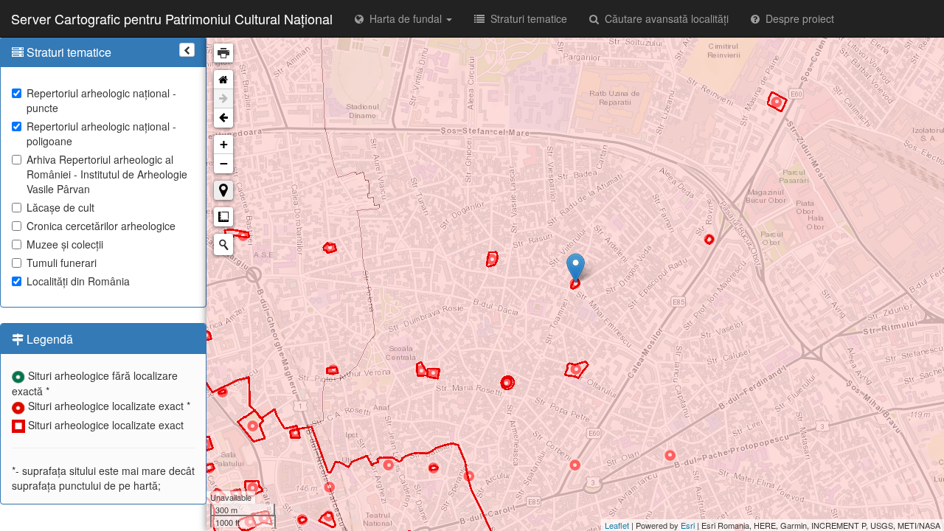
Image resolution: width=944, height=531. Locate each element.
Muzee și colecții (65, 244)
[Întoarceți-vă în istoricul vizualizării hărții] (223, 118)
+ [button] (224, 144)
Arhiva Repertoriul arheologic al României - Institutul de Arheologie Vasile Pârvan (107, 174)
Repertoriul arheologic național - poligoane (101, 133)
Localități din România (78, 281)
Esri (688, 525)
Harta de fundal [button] (404, 18)
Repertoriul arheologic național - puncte (101, 100)
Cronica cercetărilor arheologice (101, 225)
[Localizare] (223, 190)
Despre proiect (797, 18)
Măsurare (223, 216)
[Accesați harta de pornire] (223, 79)
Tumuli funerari (62, 262)
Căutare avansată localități (664, 18)
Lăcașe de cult (60, 207)
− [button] (224, 163)
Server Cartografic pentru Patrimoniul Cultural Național (172, 18)
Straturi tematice (526, 18)
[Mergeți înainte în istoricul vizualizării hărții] (223, 98)
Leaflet (617, 525)
